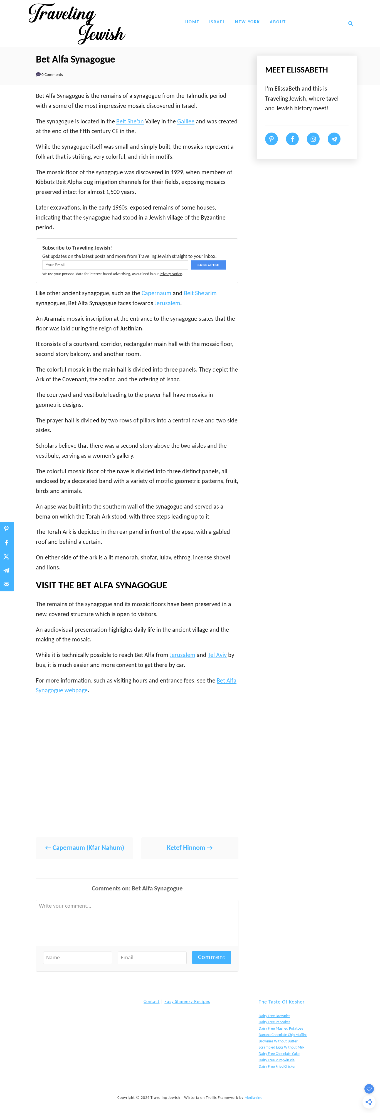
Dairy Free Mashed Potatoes (281, 1029)
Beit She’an (130, 122)
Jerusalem (167, 303)
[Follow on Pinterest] (271, 139)
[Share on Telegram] (7, 570)
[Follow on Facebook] (292, 139)
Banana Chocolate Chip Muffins (283, 1035)
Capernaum (156, 293)
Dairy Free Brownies (274, 1016)
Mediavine (254, 1098)
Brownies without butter (278, 1041)
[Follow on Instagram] (313, 139)
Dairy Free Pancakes (274, 1022)
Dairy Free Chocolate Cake (279, 1054)
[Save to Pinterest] (7, 529)
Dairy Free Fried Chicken (277, 1067)
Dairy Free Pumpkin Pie (277, 1060)
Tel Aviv (217, 655)
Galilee (185, 122)
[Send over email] (7, 584)
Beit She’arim (200, 293)
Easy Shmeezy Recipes (187, 1002)
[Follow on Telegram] (334, 139)
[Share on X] (7, 557)
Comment (211, 957)
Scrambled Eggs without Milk (281, 1047)
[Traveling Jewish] (77, 23)
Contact (151, 1002)
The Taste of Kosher (282, 1002)
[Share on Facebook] (7, 543)
